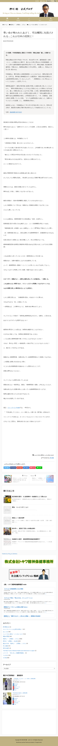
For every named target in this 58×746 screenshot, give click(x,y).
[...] (45, 593)
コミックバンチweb (14, 407)
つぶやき (5, 655)
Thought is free (38, 742)
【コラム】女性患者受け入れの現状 (13, 589)
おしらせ (5, 631)
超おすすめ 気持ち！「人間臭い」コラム (14, 643)
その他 (5, 657)
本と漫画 (5, 646)
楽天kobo (16, 688)
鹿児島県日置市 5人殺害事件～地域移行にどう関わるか (29, 496)
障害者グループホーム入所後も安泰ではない (16, 607)
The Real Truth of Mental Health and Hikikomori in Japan (19, 650)
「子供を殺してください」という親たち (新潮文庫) (24, 678)
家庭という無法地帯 (18, 518)
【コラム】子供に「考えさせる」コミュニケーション (18, 598)
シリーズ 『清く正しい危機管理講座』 (14, 653)
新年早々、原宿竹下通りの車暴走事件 (23, 528)
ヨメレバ (18, 694)
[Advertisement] (30, 440)
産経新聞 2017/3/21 (16, 112)
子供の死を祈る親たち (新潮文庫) (20, 693)
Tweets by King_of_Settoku (9, 553)
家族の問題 (6, 636)
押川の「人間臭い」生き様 (10, 641)
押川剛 (52, 458)
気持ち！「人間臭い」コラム (11, 639)
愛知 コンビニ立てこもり (20, 507)
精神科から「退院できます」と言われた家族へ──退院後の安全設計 (22, 616)
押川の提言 (6, 648)
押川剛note (6, 627)
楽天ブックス (17, 687)
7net (15, 689)
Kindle (15, 685)
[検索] (55, 1)
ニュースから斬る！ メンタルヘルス (44, 455)
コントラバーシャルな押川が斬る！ (12, 629)
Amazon (16, 684)
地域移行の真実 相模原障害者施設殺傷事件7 (26, 539)
